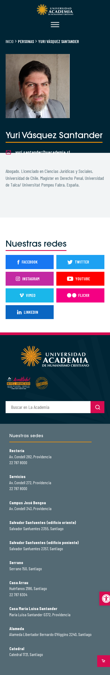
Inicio (10, 41)
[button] (104, 599)
